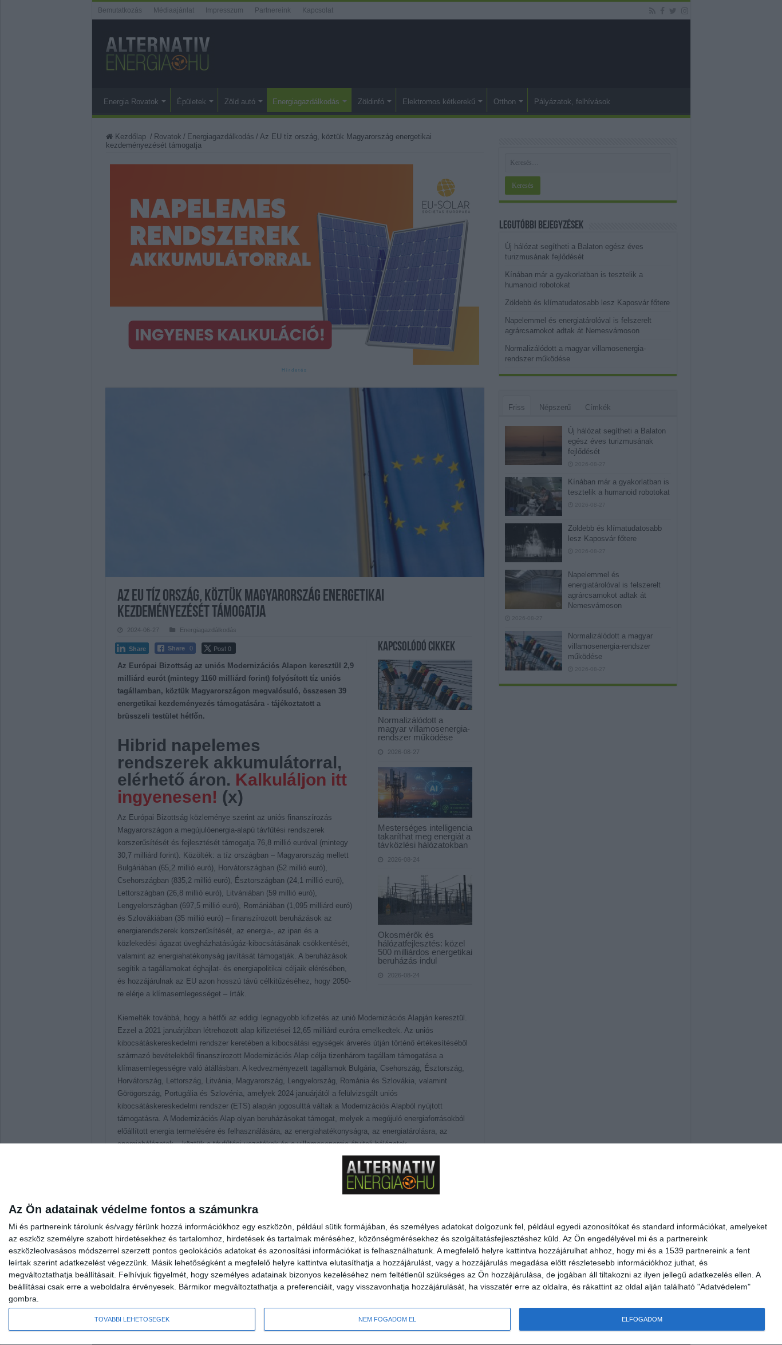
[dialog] (391, 1244)
